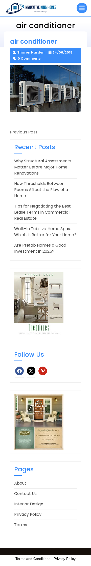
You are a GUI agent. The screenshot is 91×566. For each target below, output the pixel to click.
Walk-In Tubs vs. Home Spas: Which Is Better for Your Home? (45, 232)
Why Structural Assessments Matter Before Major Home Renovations (42, 167)
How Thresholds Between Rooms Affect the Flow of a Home (41, 190)
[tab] (82, 8)
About (20, 483)
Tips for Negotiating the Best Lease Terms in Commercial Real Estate (42, 212)
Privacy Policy (27, 514)
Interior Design (28, 504)
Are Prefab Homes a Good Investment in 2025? (40, 248)
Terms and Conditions (32, 559)
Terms (20, 525)
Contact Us (25, 493)
